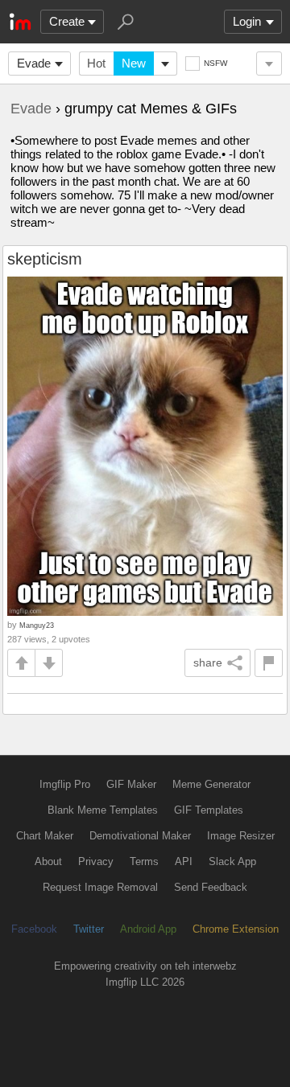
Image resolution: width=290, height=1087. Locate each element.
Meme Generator (211, 784)
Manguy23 (36, 625)
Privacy (96, 861)
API (184, 861)
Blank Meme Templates (103, 810)
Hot (96, 63)
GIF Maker (131, 784)
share (207, 662)
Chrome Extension (236, 929)
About (48, 861)
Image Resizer (241, 836)
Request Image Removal (100, 887)
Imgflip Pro (64, 784)
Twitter (88, 929)
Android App (148, 929)
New (134, 63)
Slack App (232, 861)
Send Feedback (210, 887)
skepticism (44, 259)
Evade (34, 63)
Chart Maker (44, 836)
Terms (144, 861)
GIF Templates (208, 810)
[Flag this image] (269, 663)
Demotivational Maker (140, 836)
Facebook (34, 929)
